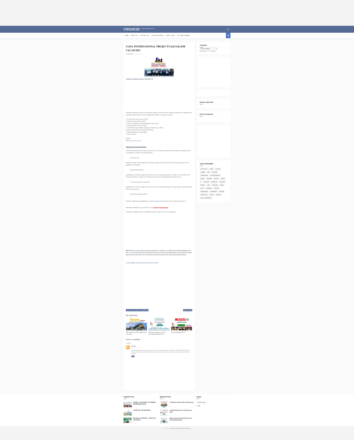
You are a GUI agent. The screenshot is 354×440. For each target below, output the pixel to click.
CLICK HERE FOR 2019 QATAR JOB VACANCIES (142, 263)
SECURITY (137, 310)
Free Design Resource (184, 428)
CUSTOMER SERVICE (215, 175)
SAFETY (222, 185)
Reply (133, 356)
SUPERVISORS (144, 310)
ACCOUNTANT (204, 169)
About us (134, 35)
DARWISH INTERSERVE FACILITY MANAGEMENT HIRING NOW (157, 333)
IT (201, 182)
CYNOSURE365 (132, 29)
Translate (213, 51)
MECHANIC (222, 182)
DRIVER (202, 178)
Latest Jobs (170, 35)
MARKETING (214, 182)
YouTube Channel (183, 35)
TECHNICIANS (204, 194)
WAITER (212, 194)
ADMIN (128, 310)
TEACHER (221, 191)
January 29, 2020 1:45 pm (137, 347)
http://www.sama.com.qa (133, 140)
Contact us (144, 35)
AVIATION (217, 169)
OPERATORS (215, 185)
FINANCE (216, 178)
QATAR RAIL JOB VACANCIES (142, 410)
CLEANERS (214, 172)
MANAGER (206, 182)
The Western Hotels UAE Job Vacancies (182, 402)
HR (132, 310)
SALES (202, 188)
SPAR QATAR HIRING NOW (178, 332)
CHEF (208, 172)
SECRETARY (209, 188)
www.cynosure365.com (139, 250)
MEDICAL (203, 185)
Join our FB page (157, 35)
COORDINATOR (204, 175)
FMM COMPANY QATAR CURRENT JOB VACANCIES (136, 333)
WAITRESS (218, 194)
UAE (199, 406)
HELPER (223, 178)
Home (127, 35)
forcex (133, 346)
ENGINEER (209, 178)
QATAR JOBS (201, 402)
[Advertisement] (55, 13)
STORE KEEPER (204, 191)
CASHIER (203, 172)
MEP (209, 185)
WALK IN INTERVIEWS (206, 198)
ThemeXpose (173, 428)
